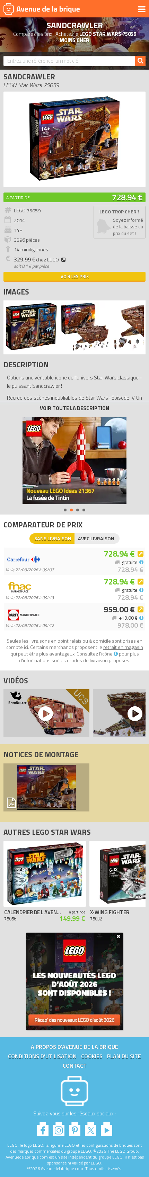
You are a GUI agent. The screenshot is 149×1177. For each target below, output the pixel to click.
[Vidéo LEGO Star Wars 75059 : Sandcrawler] (44, 713)
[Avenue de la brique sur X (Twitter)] (90, 1127)
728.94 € (127, 197)
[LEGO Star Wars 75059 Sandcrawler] (31, 349)
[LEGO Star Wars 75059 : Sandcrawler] (74, 180)
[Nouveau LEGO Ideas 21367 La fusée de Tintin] (74, 460)
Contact (75, 1065)
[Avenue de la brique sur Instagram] (58, 1127)
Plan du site (124, 1056)
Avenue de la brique (41, 8)
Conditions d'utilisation (42, 1056)
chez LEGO (36, 260)
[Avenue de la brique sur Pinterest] (74, 1127)
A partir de (18, 197)
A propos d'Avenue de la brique (74, 1047)
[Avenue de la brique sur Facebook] (42, 1127)
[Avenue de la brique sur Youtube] (106, 1127)
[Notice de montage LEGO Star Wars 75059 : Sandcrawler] (46, 787)
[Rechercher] (140, 61)
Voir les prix (75, 276)
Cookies (92, 1056)
